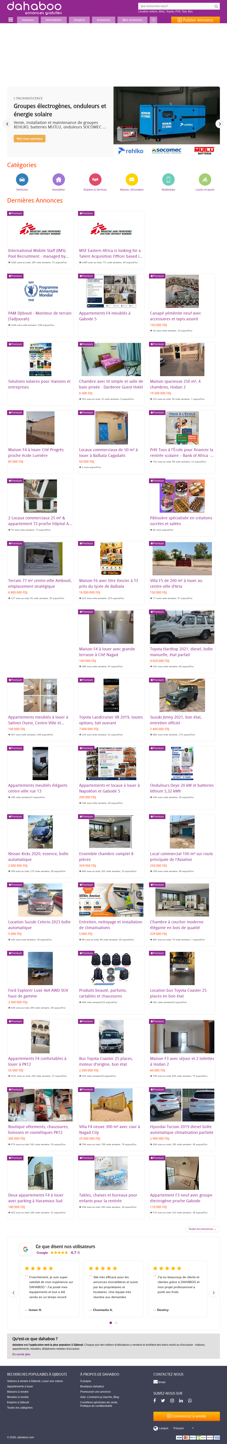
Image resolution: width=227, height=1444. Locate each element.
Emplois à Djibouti (18, 1402)
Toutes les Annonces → (202, 1229)
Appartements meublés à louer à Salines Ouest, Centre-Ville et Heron (38, 722)
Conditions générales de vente (98, 1402)
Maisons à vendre (18, 1391)
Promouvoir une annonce (95, 1391)
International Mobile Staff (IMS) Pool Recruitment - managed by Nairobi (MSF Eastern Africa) (37, 256)
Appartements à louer (20, 1386)
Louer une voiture (52, 1381)
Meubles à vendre (18, 1397)
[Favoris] (153, 20)
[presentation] (7, 123)
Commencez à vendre (188, 1416)
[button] (111, 1323)
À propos (85, 1381)
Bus (190, 11)
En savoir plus (21, 1354)
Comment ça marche (99, 1397)
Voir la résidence (29, 146)
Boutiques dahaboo (92, 1386)
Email (161, 1382)
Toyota (170, 11)
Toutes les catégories (20, 1407)
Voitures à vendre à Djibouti (23, 1381)
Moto (162, 11)
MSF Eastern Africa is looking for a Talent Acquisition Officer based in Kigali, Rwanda (110, 256)
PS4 (177, 11)
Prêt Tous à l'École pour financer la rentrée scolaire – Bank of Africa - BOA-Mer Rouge (181, 455)
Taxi (184, 11)
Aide (83, 1397)
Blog (116, 1397)
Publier (197, 20)
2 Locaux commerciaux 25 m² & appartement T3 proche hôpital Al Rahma (39, 523)
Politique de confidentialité (96, 1405)
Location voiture (147, 11)
